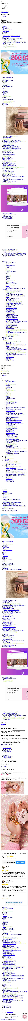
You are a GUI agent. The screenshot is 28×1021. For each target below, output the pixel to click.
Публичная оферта (7, 217)
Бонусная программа (8, 216)
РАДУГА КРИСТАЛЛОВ (9, 174)
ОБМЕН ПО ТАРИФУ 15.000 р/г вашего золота (14, 141)
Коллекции (5, 28)
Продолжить (3, 766)
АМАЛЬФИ (6, 170)
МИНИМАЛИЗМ (7, 162)
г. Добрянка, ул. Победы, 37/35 (10, 250)
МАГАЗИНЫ (9, 358)
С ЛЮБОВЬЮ (6, 156)
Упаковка (5, 104)
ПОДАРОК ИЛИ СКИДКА (9, 41)
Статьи (5, 33)
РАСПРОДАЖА (7, 182)
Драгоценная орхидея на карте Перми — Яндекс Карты (14, 904)
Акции (4, 26)
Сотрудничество (10, 357)
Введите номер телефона (6, 731)
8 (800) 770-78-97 (4, 12)
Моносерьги (6, 84)
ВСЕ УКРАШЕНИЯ (8, 77)
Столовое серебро (7, 102)
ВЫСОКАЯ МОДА (7, 158)
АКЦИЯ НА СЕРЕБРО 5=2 (9, 39)
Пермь (4, 5)
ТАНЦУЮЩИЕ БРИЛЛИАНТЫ (11, 147)
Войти (4, 16)
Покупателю (6, 31)
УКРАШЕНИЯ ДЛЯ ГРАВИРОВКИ (11, 140)
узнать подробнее (5, 794)
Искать (2, 367)
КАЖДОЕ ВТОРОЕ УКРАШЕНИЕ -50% (12, 38)
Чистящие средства (7, 218)
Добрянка (5, 8)
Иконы (4, 103)
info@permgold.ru (10, 360)
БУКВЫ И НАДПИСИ (8, 152)
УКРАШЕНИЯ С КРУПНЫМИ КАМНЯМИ (13, 176)
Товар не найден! (7, 757)
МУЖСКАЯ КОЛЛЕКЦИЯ (9, 181)
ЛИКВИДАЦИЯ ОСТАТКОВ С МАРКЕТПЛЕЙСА (10, 137)
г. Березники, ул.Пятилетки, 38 (10, 249)
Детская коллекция (7, 96)
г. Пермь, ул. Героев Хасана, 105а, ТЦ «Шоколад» (14, 253)
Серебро (5, 81)
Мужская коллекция (8, 99)
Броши (4, 93)
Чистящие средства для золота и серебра (12, 105)
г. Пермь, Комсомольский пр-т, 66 (11, 252)
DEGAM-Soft (10, 1012)
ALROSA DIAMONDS (8, 171)
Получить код (4, 732)
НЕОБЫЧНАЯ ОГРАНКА (9, 163)
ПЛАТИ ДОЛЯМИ (7, 213)
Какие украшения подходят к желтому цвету (16, 349)
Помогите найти (4, 368)
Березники (5, 7)
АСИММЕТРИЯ (7, 157)
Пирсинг (5, 94)
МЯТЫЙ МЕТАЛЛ (7, 159)
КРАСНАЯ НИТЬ (7, 173)
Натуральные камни (8, 80)
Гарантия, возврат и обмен (9, 215)
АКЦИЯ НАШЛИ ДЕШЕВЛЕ (10, 47)
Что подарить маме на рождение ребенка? (15, 352)
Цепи (4, 88)
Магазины (5, 32)
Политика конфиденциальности (13, 350)
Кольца (5, 85)
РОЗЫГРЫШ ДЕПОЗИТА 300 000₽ (11, 36)
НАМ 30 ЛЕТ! (6, 37)
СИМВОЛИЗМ (6, 151)
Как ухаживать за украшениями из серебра (16, 354)
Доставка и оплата (7, 29)
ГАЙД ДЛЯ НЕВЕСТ (8, 44)
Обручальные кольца (8, 86)
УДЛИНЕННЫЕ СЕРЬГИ (9, 164)
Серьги (5, 82)
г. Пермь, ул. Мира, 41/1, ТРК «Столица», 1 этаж (14, 254)
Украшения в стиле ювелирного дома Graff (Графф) (15, 991)
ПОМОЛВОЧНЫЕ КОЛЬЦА (10, 168)
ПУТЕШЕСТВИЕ (7, 175)
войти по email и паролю (6, 744)
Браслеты (5, 92)
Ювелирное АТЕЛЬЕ (8, 144)
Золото (4, 79)
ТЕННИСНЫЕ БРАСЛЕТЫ (9, 142)
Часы (4, 97)
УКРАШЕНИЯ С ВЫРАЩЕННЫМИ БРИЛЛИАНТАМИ (12, 149)
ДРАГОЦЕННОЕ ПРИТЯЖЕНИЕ (11, 146)
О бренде (5, 339)
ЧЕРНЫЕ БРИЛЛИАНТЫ (9, 161)
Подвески (5, 91)
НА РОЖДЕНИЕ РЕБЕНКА (10, 165)
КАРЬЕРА (8, 342)
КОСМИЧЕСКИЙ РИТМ (9, 154)
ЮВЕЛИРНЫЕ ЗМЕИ (8, 145)
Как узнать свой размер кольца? (13, 341)
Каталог (5, 27)
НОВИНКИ (6, 139)
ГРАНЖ (5, 178)
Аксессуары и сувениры (9, 100)
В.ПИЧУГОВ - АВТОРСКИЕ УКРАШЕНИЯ (13, 167)
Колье (4, 90)
